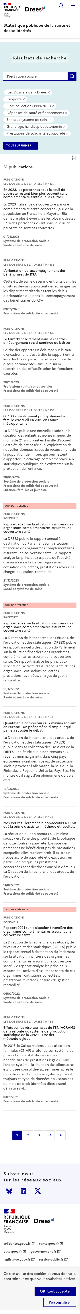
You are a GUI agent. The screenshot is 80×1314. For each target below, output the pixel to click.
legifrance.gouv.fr (17, 1259)
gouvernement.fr (43, 1251)
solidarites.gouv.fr (17, 1244)
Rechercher (61, 5)
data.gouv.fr (13, 1251)
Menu (73, 5)
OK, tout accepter (55, 1291)
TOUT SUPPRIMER (18, 145)
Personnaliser (60, 1302)
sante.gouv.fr (49, 1244)
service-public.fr (51, 1259)
